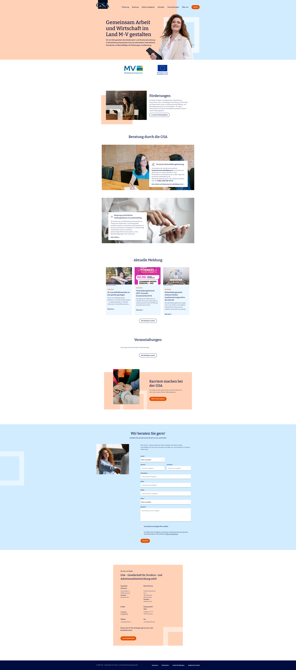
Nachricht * (143, 507)
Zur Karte (123, 595)
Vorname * (143, 464)
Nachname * (170, 464)
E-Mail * (142, 481)
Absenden (145, 541)
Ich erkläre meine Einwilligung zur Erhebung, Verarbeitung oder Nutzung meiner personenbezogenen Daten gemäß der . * (166, 533)
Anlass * (143, 498)
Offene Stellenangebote (158, 399)
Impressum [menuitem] (155, 665)
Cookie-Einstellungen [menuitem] (178, 665)
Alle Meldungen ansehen (148, 321)
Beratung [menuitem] (135, 7)
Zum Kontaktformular (128, 638)
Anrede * (143, 456)
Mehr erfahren (115, 237)
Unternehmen (144, 473)
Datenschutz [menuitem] (165, 665)
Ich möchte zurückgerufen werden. (156, 526)
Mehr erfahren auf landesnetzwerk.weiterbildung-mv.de (167, 184)
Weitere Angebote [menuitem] (148, 7)
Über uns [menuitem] (185, 7)
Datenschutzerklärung (171, 534)
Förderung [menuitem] (125, 7)
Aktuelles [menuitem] (161, 7)
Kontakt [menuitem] (195, 7)
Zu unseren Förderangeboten (159, 115)
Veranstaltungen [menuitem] (173, 7)
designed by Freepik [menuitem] (194, 665)
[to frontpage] (102, 4)
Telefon (142, 490)
